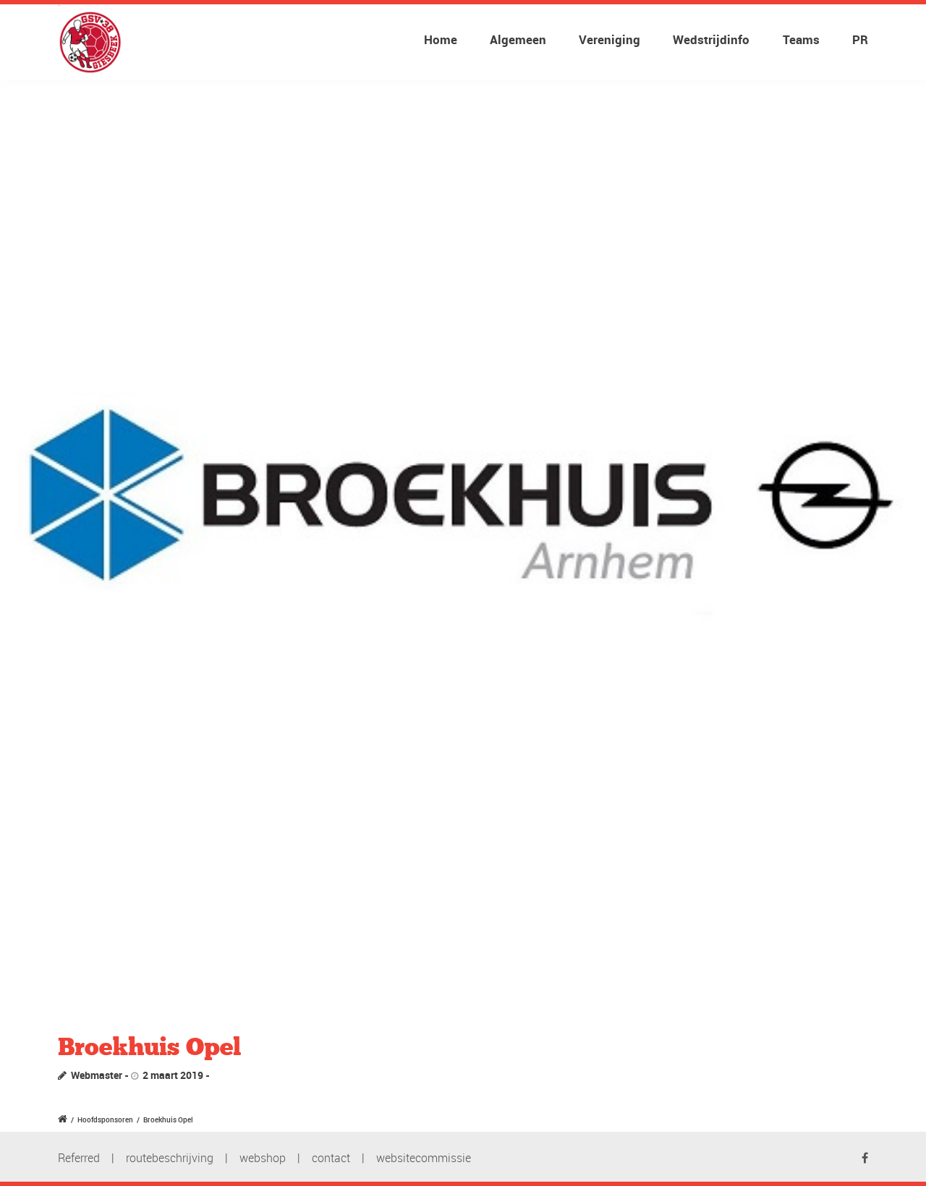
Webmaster (96, 1075)
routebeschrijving (169, 1158)
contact (331, 1158)
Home (440, 39)
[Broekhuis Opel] (463, 543)
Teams (801, 39)
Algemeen (518, 39)
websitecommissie (423, 1158)
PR (860, 39)
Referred (79, 1158)
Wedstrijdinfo (711, 39)
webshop (262, 1158)
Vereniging (609, 39)
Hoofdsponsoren (105, 1119)
